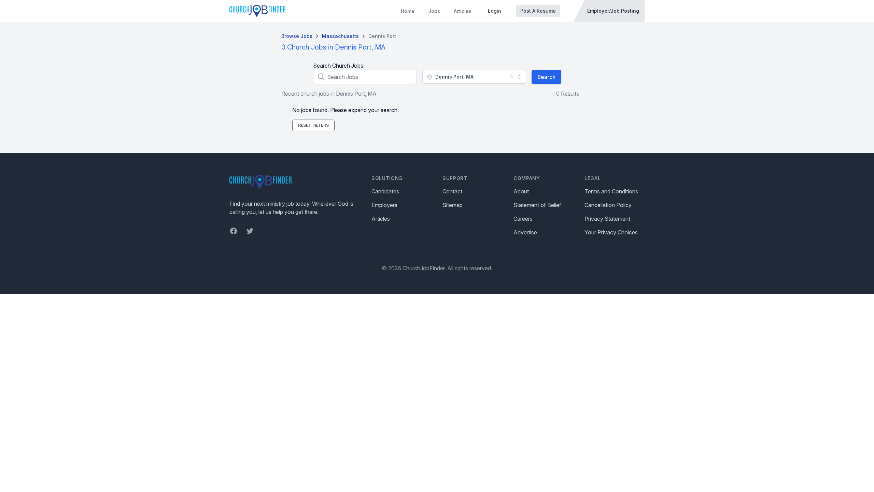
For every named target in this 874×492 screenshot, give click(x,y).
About (521, 191)
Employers (384, 205)
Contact (452, 191)
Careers (523, 218)
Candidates (385, 191)
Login (494, 11)
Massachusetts (340, 36)
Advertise (525, 232)
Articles (462, 11)
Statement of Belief (537, 205)
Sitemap (452, 205)
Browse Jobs (296, 36)
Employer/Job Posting (613, 11)
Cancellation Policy (608, 205)
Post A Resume (538, 11)
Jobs (434, 11)
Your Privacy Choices (611, 232)
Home (407, 11)
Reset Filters (313, 125)
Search (546, 76)
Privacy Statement (607, 218)
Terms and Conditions (611, 191)
